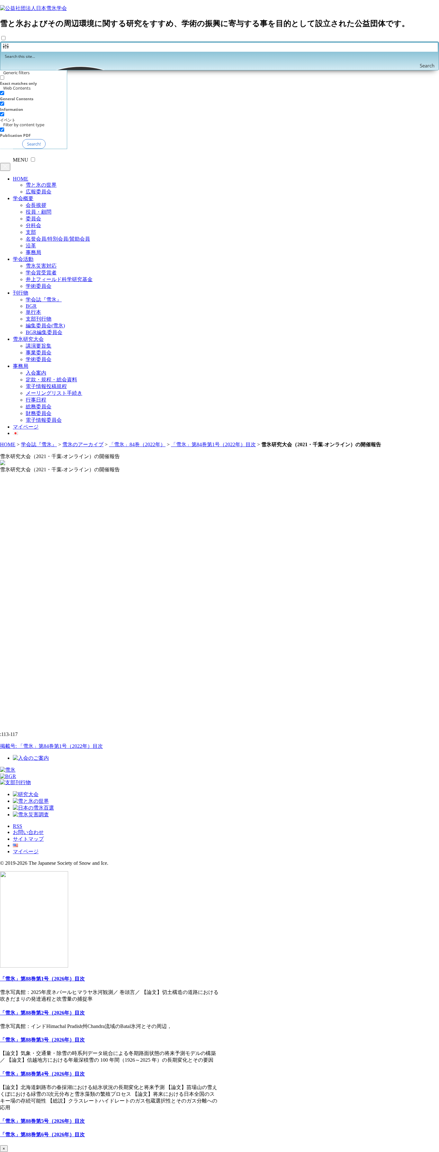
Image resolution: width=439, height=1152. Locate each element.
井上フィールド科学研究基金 (59, 279)
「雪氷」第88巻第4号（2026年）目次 (42, 1074)
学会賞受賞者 (41, 272)
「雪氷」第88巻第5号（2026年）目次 (42, 1121)
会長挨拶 (36, 205)
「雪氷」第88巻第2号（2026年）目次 (42, 1012)
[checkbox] (32, 80)
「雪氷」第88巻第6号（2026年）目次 (42, 1134)
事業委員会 (38, 352)
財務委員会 (38, 413)
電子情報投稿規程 (46, 386)
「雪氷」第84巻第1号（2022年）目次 (213, 444)
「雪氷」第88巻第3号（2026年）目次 (42, 1039)
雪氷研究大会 (28, 339)
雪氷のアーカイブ (82, 444)
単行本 (33, 312)
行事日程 (36, 400)
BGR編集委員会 (44, 332)
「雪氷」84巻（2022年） (137, 444)
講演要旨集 (38, 346)
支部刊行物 (38, 319)
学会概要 (23, 198)
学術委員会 (38, 286)
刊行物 (20, 293)
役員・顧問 (38, 212)
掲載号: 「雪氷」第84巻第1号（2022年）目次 (51, 746)
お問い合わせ (28, 832)
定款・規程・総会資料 (51, 379)
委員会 (33, 218)
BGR (31, 306)
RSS (17, 826)
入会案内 (36, 373)
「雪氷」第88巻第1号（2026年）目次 (42, 978)
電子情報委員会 (44, 420)
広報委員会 (38, 191)
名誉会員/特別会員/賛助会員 (58, 239)
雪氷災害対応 (41, 266)
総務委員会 (38, 406)
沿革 (31, 245)
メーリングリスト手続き (54, 393)
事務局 (33, 252)
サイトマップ (28, 839)
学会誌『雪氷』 (44, 299)
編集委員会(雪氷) (45, 325)
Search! (34, 144)
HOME (20, 179)
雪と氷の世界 (41, 185)
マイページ (26, 427)
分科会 (33, 225)
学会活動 (23, 259)
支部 (31, 232)
